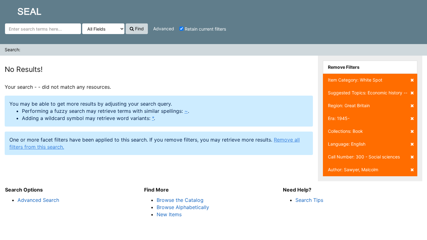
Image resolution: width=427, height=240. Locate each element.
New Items (169, 214)
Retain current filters (204, 29)
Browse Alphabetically (183, 207)
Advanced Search (38, 200)
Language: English (346, 144)
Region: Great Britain (349, 105)
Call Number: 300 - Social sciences (364, 156)
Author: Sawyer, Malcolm (353, 169)
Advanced (163, 28)
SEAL (17, 9)
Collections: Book (345, 131)
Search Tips (309, 200)
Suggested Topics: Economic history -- (367, 92)
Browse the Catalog (180, 200)
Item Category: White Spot (355, 79)
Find (139, 28)
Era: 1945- (338, 118)
